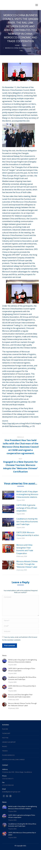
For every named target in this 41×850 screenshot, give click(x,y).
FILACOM (5, 729)
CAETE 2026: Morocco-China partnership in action (27, 533)
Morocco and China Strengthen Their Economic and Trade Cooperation (24, 549)
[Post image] (8, 495)
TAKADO (5, 751)
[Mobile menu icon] (36, 5)
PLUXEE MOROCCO (8, 755)
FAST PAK (5, 738)
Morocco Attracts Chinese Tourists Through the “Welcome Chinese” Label (27, 564)
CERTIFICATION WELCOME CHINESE (13, 759)
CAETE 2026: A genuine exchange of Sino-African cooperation (26, 508)
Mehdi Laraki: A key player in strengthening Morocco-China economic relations (27, 494)
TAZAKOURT (6, 733)
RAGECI (4, 746)
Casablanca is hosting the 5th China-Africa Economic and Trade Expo (27, 522)
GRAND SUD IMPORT (9, 742)
